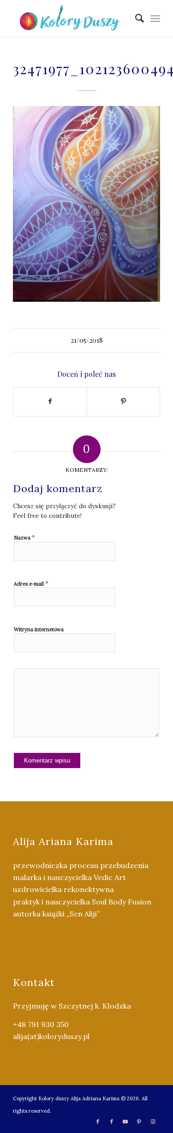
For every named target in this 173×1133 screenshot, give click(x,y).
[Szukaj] (135, 18)
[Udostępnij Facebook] (49, 401)
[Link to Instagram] (153, 1121)
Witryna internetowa (39, 629)
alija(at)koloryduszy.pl (51, 1036)
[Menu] (155, 18)
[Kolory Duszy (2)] (72, 18)
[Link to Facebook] (98, 1121)
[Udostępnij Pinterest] (123, 401)
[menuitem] (135, 18)
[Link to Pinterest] (139, 1121)
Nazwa (24, 537)
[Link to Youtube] (125, 1121)
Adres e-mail (31, 583)
